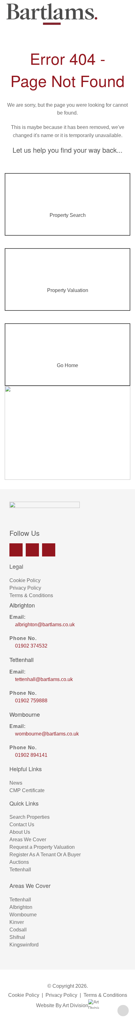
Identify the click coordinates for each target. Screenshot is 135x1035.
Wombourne (23, 914)
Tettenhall (20, 869)
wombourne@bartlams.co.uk (47, 733)
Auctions (19, 862)
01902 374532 (31, 645)
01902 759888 (31, 700)
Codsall (18, 929)
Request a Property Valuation (42, 847)
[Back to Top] (123, 1010)
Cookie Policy (24, 580)
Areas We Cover (27, 839)
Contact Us (21, 824)
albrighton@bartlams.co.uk (45, 624)
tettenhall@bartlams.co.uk (44, 679)
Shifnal (17, 937)
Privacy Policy (25, 588)
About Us (19, 832)
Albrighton (20, 907)
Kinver (16, 922)
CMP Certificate (27, 790)
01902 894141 (31, 755)
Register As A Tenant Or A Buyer (45, 854)
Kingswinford (24, 944)
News (15, 783)
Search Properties (29, 817)
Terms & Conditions (31, 595)
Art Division (75, 1005)
